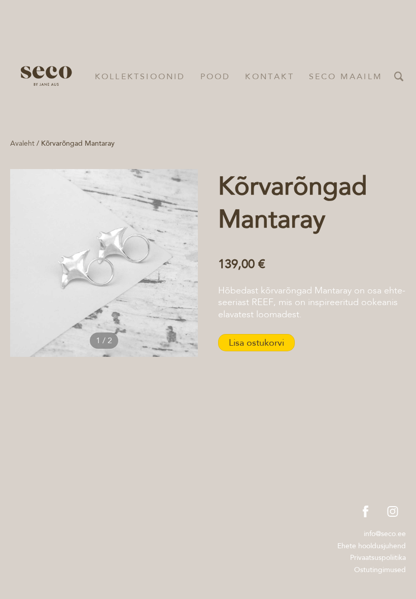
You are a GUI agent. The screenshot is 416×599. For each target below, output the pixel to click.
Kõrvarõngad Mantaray (78, 143)
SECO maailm (346, 76)
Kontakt (269, 76)
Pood (215, 76)
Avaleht (22, 143)
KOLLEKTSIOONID (140, 76)
